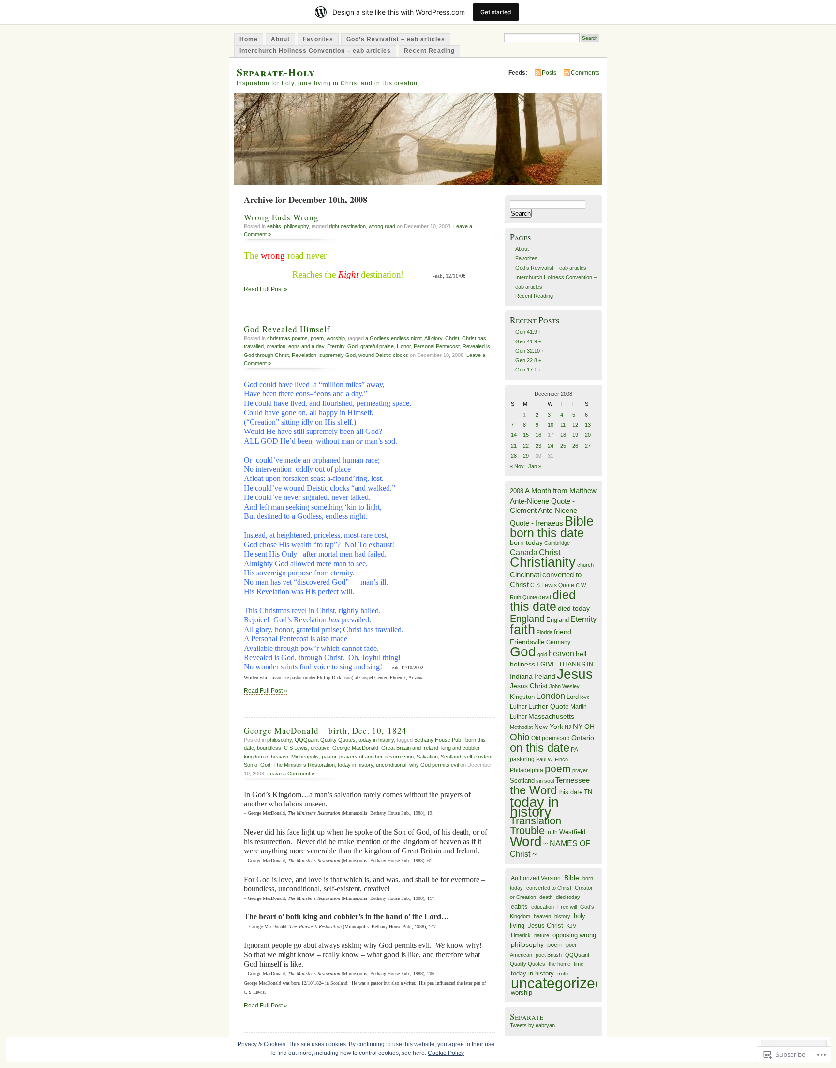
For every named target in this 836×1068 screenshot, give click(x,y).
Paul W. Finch (552, 759)
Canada (523, 552)
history (562, 916)
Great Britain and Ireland (409, 748)
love (585, 697)
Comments (585, 72)
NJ (568, 727)
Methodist (521, 727)
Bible (579, 520)
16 (538, 435)
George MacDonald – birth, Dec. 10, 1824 (325, 730)
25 (563, 446)
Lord (573, 697)
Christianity (543, 562)
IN (590, 664)
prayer (580, 770)
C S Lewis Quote (552, 585)
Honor (404, 346)
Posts (549, 72)
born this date (547, 533)
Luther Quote (548, 706)
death (545, 897)
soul (549, 781)
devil (544, 597)
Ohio (520, 736)
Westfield (572, 832)
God (352, 346)
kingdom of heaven (266, 756)
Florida (544, 632)
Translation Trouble (535, 825)
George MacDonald (355, 748)
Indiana (521, 676)
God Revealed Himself (287, 329)
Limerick (521, 935)
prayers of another (360, 756)
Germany (558, 642)
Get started (495, 11)
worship (336, 338)
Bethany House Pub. (438, 740)
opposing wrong (574, 935)
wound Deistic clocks (383, 355)
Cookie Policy (446, 1053)
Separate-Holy (276, 71)
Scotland (451, 756)
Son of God (257, 765)
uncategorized (557, 983)
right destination (347, 226)
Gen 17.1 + (528, 369)
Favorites (318, 39)
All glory (433, 338)
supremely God (337, 355)
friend (562, 631)
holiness (522, 664)
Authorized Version (536, 878)
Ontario (582, 738)
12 (575, 425)
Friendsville (527, 642)
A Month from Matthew (561, 490)
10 (550, 425)
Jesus (575, 673)
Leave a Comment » (290, 773)
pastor (329, 756)
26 (575, 446)
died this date (543, 600)
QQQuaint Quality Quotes (325, 740)
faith (522, 629)
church (585, 565)
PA (574, 749)
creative (320, 748)
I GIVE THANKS (561, 664)
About (280, 39)
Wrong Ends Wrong (281, 217)
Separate (526, 1016)
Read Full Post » (265, 289)
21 (514, 446)
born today (526, 542)
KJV (571, 926)
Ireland (544, 676)
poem (317, 338)
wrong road (382, 226)
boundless (269, 748)
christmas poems (287, 338)
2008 (516, 491)
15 (526, 435)
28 (514, 456)
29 (526, 456)
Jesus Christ (529, 686)
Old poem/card (550, 738)
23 (538, 446)
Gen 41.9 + (528, 332)
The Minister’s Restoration (304, 765)
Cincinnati (525, 575)
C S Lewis (296, 748)
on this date (539, 747)
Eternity (335, 346)
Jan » (534, 466)
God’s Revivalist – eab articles (395, 39)
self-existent (478, 756)
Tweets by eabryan (532, 1025)
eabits (274, 226)
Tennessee (572, 780)
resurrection (399, 756)
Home (248, 39)
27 (588, 446)
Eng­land (557, 619)
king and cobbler (460, 748)
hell (581, 654)
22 (526, 446)
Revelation (304, 355)
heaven (561, 654)
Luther (518, 706)
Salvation (427, 756)
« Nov (517, 466)
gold (542, 654)
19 (575, 435)
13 (588, 425)
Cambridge (557, 543)
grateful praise (377, 346)
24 (550, 446)
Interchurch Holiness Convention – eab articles (315, 50)
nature (541, 935)
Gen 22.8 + (528, 360)
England (527, 618)
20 (588, 435)
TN (588, 792)
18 (563, 435)
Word (526, 841)
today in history (376, 740)
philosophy (296, 226)
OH (589, 726)
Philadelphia (526, 770)
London (550, 696)
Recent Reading (429, 50)
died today (574, 608)
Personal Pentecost (437, 346)
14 (514, 435)
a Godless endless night (393, 338)
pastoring (522, 759)
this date (570, 792)
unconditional (391, 765)
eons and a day (306, 346)
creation (276, 346)
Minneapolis (305, 756)
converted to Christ (548, 888)
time (578, 964)
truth (552, 832)
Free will (567, 907)
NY (578, 726)
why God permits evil (434, 765)
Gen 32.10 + (529, 351)
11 (563, 425)
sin (539, 781)
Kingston (522, 696)
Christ (452, 338)
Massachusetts (551, 716)
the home (559, 964)
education (542, 907)
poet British (549, 955)
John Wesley (564, 686)
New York (548, 726)
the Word (533, 790)
